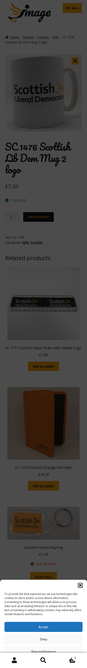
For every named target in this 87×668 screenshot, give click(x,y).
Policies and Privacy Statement (52, 662)
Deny (43, 639)
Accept (43, 627)
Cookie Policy (22, 662)
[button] (80, 585)
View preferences (43, 651)
